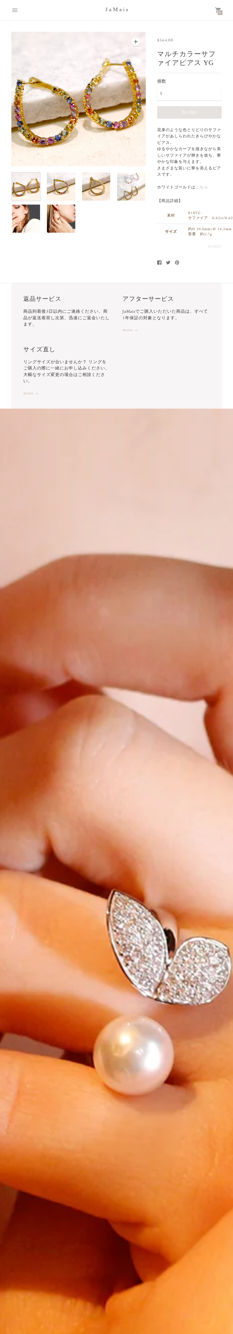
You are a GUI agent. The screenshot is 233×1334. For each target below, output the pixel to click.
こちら (201, 187)
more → (130, 330)
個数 (161, 81)
